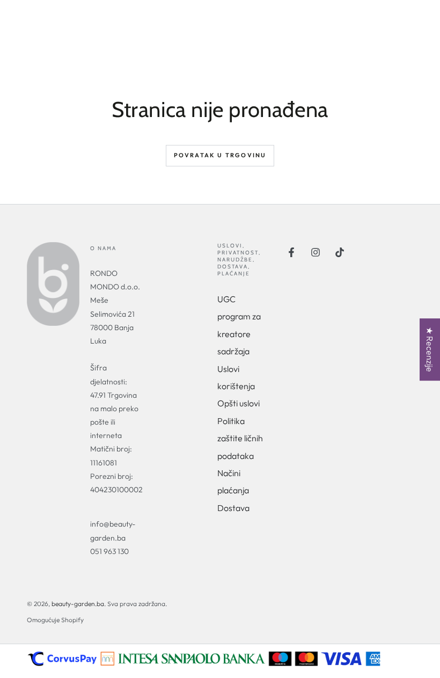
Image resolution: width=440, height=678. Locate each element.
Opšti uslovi (238, 403)
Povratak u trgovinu (220, 155)
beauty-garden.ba (78, 604)
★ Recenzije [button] (429, 349)
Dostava (233, 507)
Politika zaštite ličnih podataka (240, 438)
